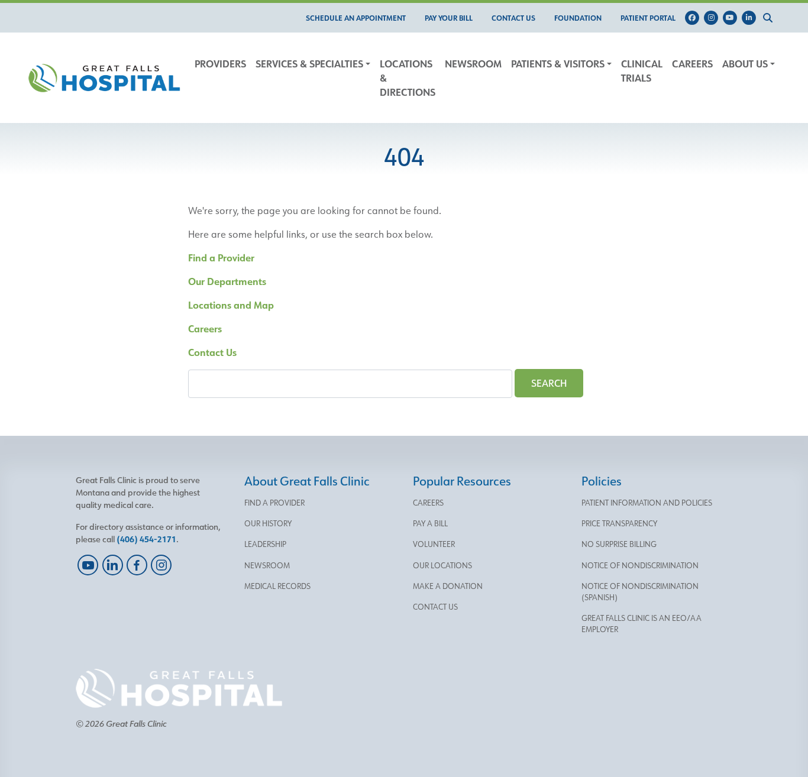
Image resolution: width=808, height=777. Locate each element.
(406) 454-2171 (146, 539)
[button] (770, 18)
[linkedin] (112, 565)
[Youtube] (732, 18)
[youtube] (88, 565)
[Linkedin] (751, 18)
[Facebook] (694, 18)
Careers (205, 328)
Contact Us (212, 352)
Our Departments (227, 281)
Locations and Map (231, 305)
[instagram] (161, 565)
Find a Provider (221, 257)
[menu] (355, 18)
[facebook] (137, 565)
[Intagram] (713, 18)
